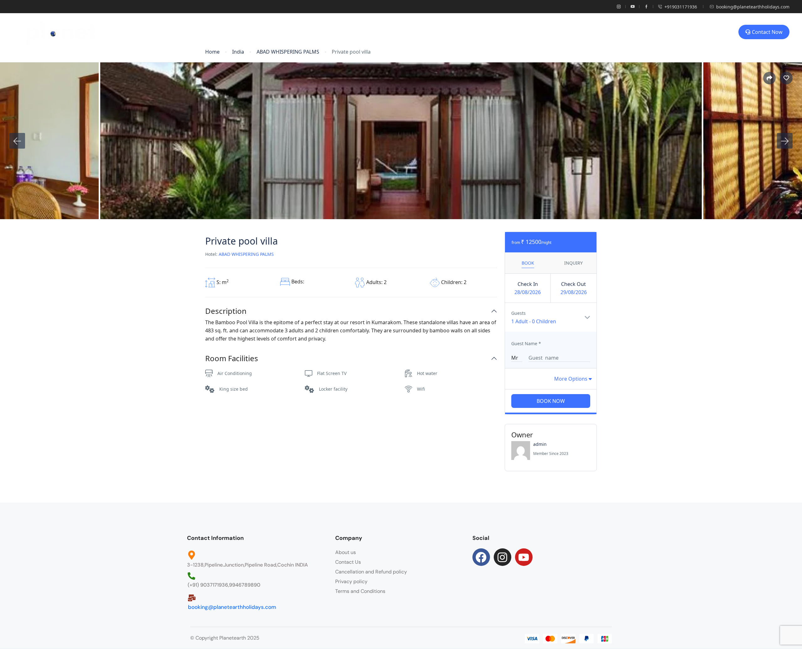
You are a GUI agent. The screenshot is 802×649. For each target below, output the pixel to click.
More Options (571, 378)
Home (322, 32)
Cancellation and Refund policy (371, 571)
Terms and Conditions (360, 591)
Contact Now (767, 32)
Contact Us (348, 562)
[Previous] (17, 141)
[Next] (785, 141)
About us (345, 552)
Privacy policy (351, 581)
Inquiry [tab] (573, 263)
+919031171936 (680, 7)
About (422, 32)
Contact (510, 32)
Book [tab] (528, 263)
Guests (518, 313)
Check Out (573, 284)
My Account (465, 32)
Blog (389, 32)
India (238, 52)
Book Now (551, 401)
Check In (528, 284)
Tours (357, 32)
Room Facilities (231, 358)
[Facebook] (481, 557)
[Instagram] (502, 557)
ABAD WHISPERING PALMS (288, 52)
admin (540, 444)
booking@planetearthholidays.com (752, 7)
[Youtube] (524, 557)
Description (226, 311)
